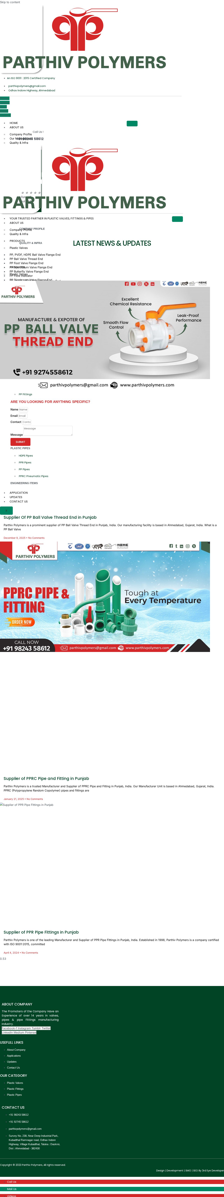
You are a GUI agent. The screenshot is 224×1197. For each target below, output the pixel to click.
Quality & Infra (19, 142)
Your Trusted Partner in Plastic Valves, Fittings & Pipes (52, 218)
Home (14, 123)
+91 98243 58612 (30, 139)
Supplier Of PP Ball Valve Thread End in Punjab (50, 517)
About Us (16, 127)
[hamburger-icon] (132, 123)
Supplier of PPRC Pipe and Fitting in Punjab (46, 778)
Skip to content (10, 2)
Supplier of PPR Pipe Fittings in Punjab (41, 932)
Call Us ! (38, 132)
